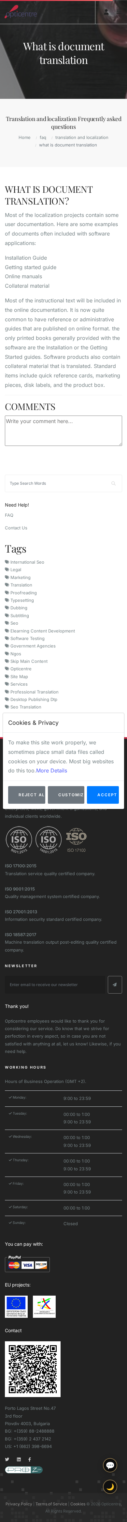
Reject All (32, 794)
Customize (71, 794)
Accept (107, 794)
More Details (51, 770)
